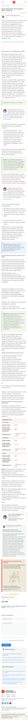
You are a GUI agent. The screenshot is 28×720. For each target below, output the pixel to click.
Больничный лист (10, 607)
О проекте (8, 696)
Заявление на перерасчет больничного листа (14, 662)
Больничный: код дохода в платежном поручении (12, 654)
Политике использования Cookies (15, 715)
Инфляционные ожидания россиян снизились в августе (14, 675)
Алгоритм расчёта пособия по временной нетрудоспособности (11, 44)
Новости (3, 694)
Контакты (13, 696)
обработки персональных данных (16, 640)
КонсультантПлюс (12, 517)
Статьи (3, 696)
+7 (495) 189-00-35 (9, 700)
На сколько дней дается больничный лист (13, 657)
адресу (21, 377)
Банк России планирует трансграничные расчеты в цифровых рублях (12, 683)
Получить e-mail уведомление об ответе (12, 637)
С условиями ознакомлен (13, 641)
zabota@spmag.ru (16, 589)
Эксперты (13, 694)
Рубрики (8, 694)
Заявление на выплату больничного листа (13, 659)
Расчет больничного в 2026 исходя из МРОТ (13, 42)
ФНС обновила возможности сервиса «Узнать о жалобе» (14, 672)
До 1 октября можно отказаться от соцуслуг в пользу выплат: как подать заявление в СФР (14, 679)
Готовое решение (7, 119)
